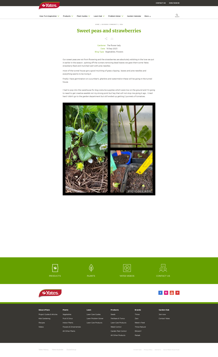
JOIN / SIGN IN (174, 3)
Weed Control (116, 327)
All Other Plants (69, 331)
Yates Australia (57, 350)
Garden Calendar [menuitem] (134, 16)
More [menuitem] (147, 16)
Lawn (89, 310)
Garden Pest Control (118, 331)
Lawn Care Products (94, 323)
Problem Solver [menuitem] (114, 16)
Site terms (158, 350)
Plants (65, 310)
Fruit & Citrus (68, 318)
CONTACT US (161, 3)
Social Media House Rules (171, 350)
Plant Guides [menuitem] (82, 16)
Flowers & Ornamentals (72, 327)
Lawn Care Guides (93, 314)
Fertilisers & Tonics (118, 318)
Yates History (43, 350)
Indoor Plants (68, 323)
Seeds (113, 314)
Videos (41, 327)
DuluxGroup (71, 350)
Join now (162, 314)
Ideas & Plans (44, 310)
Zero (136, 318)
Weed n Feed (140, 323)
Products (115, 310)
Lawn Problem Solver (95, 318)
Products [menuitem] (67, 16)
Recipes (42, 323)
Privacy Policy (148, 350)
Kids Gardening (44, 318)
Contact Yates (164, 318)
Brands (138, 310)
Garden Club (164, 310)
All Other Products (118, 335)
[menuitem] (174, 3)
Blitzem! (138, 331)
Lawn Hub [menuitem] (98, 16)
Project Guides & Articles (48, 314)
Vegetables (67, 314)
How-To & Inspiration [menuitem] (48, 16)
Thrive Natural (140, 327)
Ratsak (137, 335)
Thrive (137, 314)
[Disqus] (109, 228)
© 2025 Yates (138, 350)
